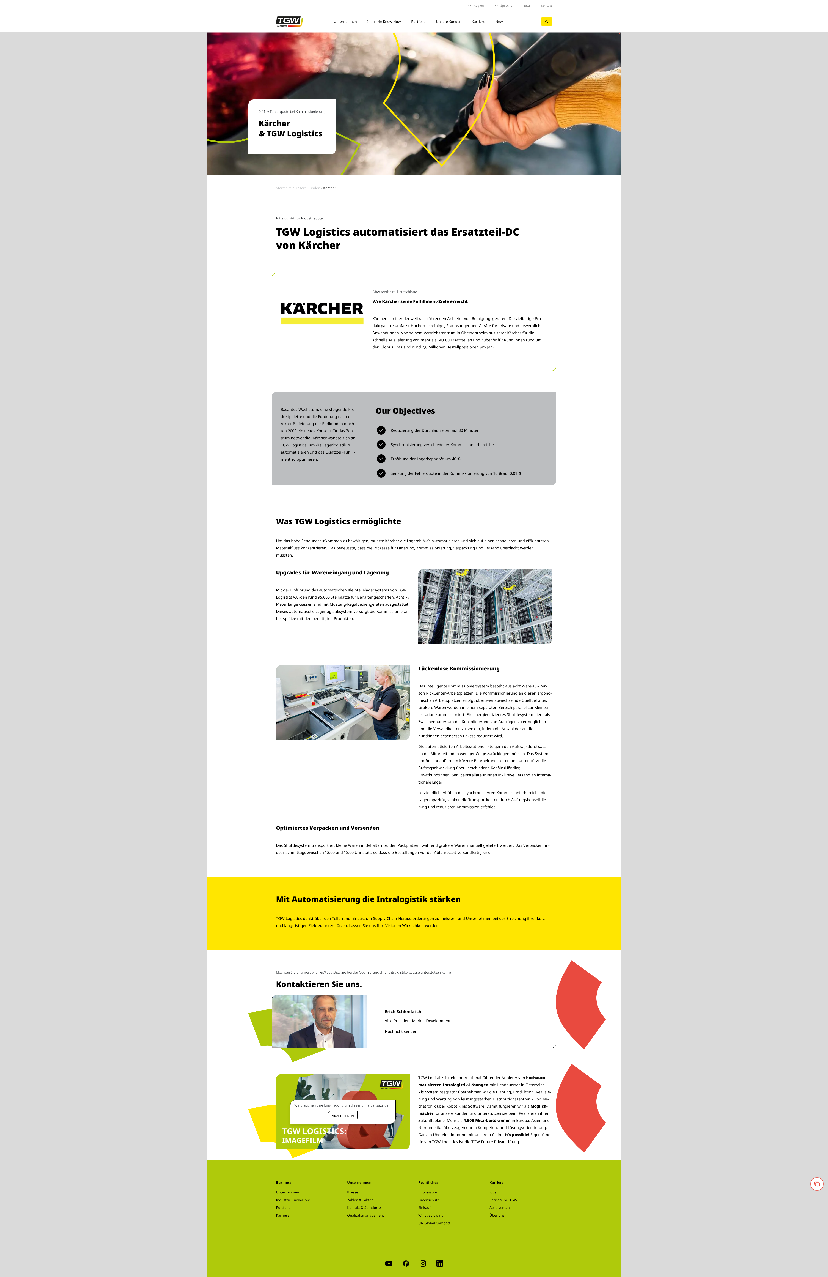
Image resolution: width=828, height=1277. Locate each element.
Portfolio (418, 21)
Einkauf (424, 1207)
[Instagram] (423, 1263)
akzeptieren (343, 1115)
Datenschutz (428, 1200)
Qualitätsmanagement (365, 1215)
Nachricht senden (401, 1031)
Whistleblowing (431, 1215)
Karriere (478, 21)
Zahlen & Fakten (360, 1200)
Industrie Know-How (384, 21)
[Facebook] (406, 1263)
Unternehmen (345, 21)
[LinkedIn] (439, 1263)
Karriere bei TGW (503, 1200)
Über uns (497, 1215)
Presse (352, 1192)
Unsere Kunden (448, 21)
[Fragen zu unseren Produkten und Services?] (817, 1184)
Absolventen (499, 1207)
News (527, 5)
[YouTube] (388, 1263)
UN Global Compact (434, 1223)
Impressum (427, 1192)
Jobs (492, 1192)
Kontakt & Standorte (364, 1207)
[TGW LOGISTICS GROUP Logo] (289, 21)
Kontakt (546, 5)
